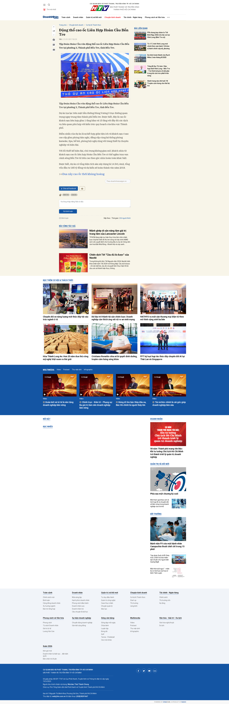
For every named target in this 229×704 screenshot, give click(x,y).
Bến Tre (65, 195)
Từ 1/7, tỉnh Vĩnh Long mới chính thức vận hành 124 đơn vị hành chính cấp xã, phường (158, 46)
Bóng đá (104, 631)
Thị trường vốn (164, 600)
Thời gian (115, 218)
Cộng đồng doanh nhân (51, 603)
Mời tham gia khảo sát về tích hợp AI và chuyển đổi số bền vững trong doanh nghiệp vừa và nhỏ (159, 503)
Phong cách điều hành (80, 603)
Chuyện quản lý (106, 606)
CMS (166, 702)
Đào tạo (104, 609)
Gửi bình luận (68, 211)
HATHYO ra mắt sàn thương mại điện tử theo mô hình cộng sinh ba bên (162, 318)
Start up (133, 600)
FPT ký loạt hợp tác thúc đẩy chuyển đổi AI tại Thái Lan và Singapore (162, 357)
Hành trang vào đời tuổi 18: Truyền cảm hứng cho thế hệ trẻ (158, 83)
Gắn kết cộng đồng (79, 625)
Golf (102, 634)
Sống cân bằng (107, 618)
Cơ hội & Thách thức (93, 25)
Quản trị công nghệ (108, 600)
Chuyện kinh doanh (112, 17)
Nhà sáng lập (77, 597)
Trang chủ (63, 25)
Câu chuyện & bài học (80, 612)
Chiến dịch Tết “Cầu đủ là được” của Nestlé (109, 256)
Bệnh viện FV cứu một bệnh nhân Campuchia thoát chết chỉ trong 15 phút (167, 546)
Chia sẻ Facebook (69, 188)
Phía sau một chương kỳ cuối (164, 493)
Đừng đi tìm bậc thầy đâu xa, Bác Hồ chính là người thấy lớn (131, 403)
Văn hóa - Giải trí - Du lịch (170, 618)
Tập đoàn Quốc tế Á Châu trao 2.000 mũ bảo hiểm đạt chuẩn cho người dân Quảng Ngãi (159, 558)
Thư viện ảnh (77, 370)
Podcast (66, 370)
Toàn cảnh (65, 17)
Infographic (88, 370)
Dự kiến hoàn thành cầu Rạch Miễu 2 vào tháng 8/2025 (158, 56)
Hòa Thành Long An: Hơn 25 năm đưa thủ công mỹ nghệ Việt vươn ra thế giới (65, 357)
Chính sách (163, 597)
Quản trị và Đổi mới (94, 17)
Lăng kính (133, 606)
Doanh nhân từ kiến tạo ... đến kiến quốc (55, 655)
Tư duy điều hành (107, 597)
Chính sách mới (48, 597)
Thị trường (134, 603)
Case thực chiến (107, 603)
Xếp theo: (107, 218)
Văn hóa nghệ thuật (166, 623)
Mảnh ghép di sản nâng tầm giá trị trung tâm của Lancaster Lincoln (107, 232)
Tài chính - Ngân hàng (133, 17)
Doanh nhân (78, 17)
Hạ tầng (162, 603)
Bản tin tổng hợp (49, 609)
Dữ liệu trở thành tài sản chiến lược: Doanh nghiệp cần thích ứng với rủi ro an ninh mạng (113, 318)
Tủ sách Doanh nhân (50, 625)
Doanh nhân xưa (78, 606)
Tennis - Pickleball (107, 637)
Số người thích (125, 218)
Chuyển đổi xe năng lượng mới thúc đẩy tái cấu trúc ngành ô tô (65, 318)
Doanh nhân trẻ (77, 609)
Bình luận (46, 600)
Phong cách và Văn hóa (155, 17)
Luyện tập (104, 628)
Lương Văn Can (48, 631)
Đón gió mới (47, 651)
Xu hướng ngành (49, 606)
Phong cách (47, 623)
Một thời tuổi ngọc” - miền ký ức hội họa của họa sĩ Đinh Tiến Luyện (159, 571)
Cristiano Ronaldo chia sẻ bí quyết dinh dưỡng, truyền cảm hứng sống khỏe (114, 357)
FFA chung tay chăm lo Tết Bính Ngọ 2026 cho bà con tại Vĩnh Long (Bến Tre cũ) (158, 35)
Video (59, 370)
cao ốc (74, 195)
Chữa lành (105, 625)
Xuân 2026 (47, 646)
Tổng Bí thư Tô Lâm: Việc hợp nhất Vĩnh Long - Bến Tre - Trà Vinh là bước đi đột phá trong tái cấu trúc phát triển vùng (158, 70)
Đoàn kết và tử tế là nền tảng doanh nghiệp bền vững (58, 403)
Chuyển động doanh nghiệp (82, 623)
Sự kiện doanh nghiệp (81, 618)
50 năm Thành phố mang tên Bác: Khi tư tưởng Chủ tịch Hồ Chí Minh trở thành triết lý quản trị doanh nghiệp (166, 452)
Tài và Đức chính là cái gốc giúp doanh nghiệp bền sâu (169, 403)
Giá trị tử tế (47, 628)
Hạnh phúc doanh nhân (80, 600)
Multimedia (48, 369)
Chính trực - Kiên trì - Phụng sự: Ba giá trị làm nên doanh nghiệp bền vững (95, 405)
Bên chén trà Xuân (50, 659)
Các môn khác (106, 640)
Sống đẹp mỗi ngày (108, 623)
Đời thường (155, 514)
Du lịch (161, 625)
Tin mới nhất (51, 9)
